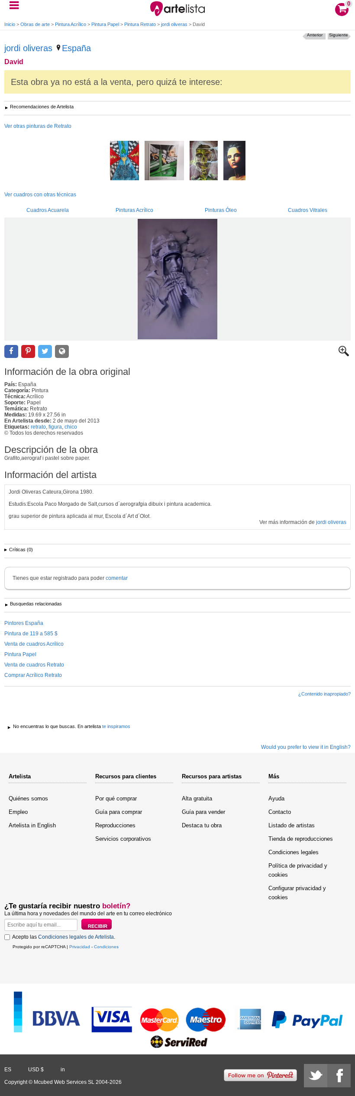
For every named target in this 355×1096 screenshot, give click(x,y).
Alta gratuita (197, 798)
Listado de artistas (291, 825)
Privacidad (79, 946)
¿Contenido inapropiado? (324, 693)
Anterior (315, 35)
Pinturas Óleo (221, 210)
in (63, 1070)
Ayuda (276, 798)
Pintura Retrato (140, 24)
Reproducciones (115, 825)
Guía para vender (203, 812)
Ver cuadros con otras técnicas (40, 195)
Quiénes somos (28, 798)
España (76, 48)
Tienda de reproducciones (300, 839)
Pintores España (23, 623)
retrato (38, 427)
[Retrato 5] (234, 161)
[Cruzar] (124, 161)
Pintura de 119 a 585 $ (31, 634)
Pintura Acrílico (70, 24)
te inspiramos (116, 726)
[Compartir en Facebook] (11, 351)
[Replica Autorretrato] (164, 161)
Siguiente (338, 35)
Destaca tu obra (202, 825)
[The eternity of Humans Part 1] (203, 161)
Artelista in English (32, 825)
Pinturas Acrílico (134, 210)
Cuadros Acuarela (47, 210)
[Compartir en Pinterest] (28, 351)
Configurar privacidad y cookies (297, 893)
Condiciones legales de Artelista (76, 937)
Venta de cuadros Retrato (34, 665)
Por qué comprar (116, 798)
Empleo (18, 812)
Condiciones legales (293, 852)
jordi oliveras (174, 24)
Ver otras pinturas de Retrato (37, 126)
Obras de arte (35, 24)
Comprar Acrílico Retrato (33, 675)
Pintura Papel (105, 24)
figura (55, 427)
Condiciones (106, 946)
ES (7, 1070)
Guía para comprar (118, 812)
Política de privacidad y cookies (297, 870)
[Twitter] (315, 1075)
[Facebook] (339, 1075)
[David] (177, 279)
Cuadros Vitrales (307, 210)
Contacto (279, 812)
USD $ (36, 1070)
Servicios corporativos (123, 839)
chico (71, 427)
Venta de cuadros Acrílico (34, 644)
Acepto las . (63, 937)
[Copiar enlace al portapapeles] (62, 351)
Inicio (9, 24)
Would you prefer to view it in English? (306, 747)
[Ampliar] (344, 354)
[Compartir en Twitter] (45, 351)
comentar (117, 578)
